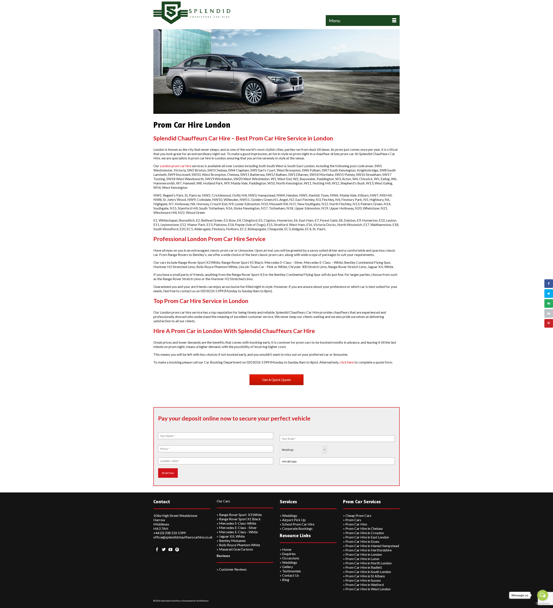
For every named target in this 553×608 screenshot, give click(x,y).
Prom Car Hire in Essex (362, 541)
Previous (158, 71)
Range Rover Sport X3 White (240, 515)
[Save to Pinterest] (548, 323)
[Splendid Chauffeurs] (192, 13)
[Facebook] (157, 549)
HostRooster (202, 600)
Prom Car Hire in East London (367, 537)
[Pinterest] (177, 549)
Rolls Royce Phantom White (239, 545)
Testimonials (291, 571)
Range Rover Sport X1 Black (240, 519)
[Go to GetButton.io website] (543, 603)
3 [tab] (282, 112)
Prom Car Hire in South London (368, 572)
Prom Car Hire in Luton (362, 559)
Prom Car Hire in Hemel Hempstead (372, 546)
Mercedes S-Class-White (237, 523)
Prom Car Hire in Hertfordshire (368, 550)
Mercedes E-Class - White (238, 532)
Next (394, 71)
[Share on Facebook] (548, 283)
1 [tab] (271, 112)
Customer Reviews (233, 569)
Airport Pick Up (294, 520)
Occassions (290, 558)
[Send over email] (548, 303)
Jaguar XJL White (232, 536)
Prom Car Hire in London (363, 554)
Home (286, 549)
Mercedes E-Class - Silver (238, 527)
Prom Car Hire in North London (368, 563)
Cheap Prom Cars (358, 515)
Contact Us (290, 575)
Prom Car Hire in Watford (364, 585)
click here (347, 362)
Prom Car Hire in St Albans (365, 576)
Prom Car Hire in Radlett (363, 567)
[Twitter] (164, 549)
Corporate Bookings (297, 528)
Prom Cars (353, 520)
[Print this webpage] (548, 313)
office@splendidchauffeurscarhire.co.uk (183, 537)
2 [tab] (276, 112)
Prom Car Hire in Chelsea (364, 528)
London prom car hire (175, 166)
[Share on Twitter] (548, 293)
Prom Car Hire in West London (368, 589)
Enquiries (289, 554)
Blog (285, 580)
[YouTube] (170, 549)
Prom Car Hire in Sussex (363, 580)
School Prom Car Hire (298, 524)
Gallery (287, 567)
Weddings (289, 515)
